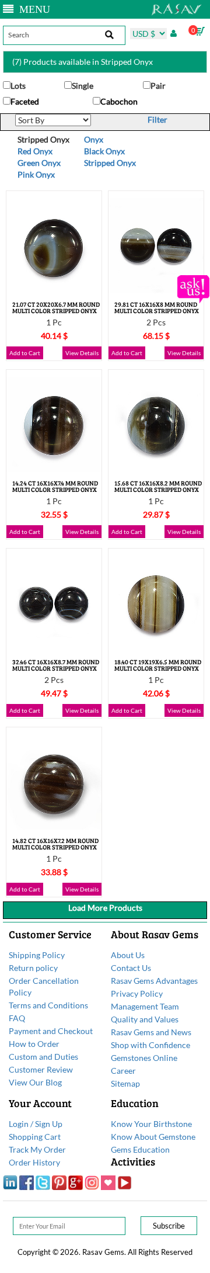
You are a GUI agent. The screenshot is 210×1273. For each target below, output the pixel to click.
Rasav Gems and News (151, 1032)
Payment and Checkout (51, 1031)
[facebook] (26, 1181)
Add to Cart (24, 352)
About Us (128, 955)
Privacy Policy (137, 993)
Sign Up (48, 1124)
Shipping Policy (37, 955)
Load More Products (105, 908)
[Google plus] (75, 1181)
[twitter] (43, 1181)
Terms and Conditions (48, 1005)
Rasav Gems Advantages (154, 981)
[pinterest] (59, 1181)
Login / (21, 1124)
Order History (34, 1162)
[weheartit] (108, 1181)
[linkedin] (10, 1181)
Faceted (24, 101)
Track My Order (37, 1149)
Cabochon (119, 101)
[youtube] (124, 1181)
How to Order (34, 1044)
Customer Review (41, 1069)
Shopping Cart (35, 1137)
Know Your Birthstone (151, 1124)
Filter (157, 119)
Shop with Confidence (150, 1045)
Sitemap (125, 1083)
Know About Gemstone (153, 1137)
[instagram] (92, 1181)
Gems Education (140, 1149)
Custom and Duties (43, 1057)
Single (82, 86)
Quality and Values (144, 1019)
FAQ (17, 1018)
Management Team (145, 1006)
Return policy (33, 968)
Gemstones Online (144, 1058)
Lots (18, 86)
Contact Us (131, 968)
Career (123, 1071)
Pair (158, 86)
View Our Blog (35, 1082)
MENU (31, 9)
